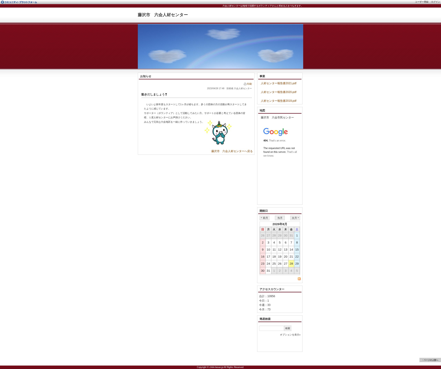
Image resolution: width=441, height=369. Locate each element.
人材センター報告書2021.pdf (278, 83)
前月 (265, 217)
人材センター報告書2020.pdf (278, 92)
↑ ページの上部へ (430, 360)
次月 (294, 217)
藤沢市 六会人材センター (163, 14)
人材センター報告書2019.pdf (278, 100)
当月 (280, 217)
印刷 (249, 83)
